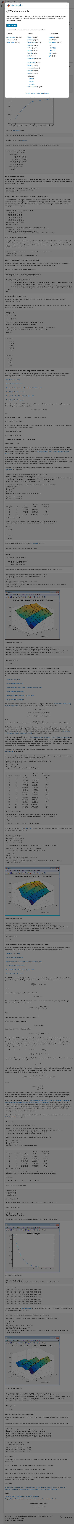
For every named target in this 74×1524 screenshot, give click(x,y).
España (29, 45)
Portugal (30, 70)
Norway (29, 65)
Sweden (29, 73)
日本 (50, 53)
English (31, 81)
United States (10, 42)
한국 (50, 56)
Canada (8, 40)
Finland (29, 48)
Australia (51, 37)
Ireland (29, 53)
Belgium (29, 37)
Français (31, 84)
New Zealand (52, 42)
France (29, 50)
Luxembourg (31, 58)
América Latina (11, 37)
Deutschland (31, 42)
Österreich (30, 68)
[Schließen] (67, 5)
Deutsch (31, 79)
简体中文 (53, 48)
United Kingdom (32, 87)
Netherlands (31, 62)
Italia (28, 56)
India (50, 40)
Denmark (30, 40)
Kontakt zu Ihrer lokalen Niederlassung (37, 93)
